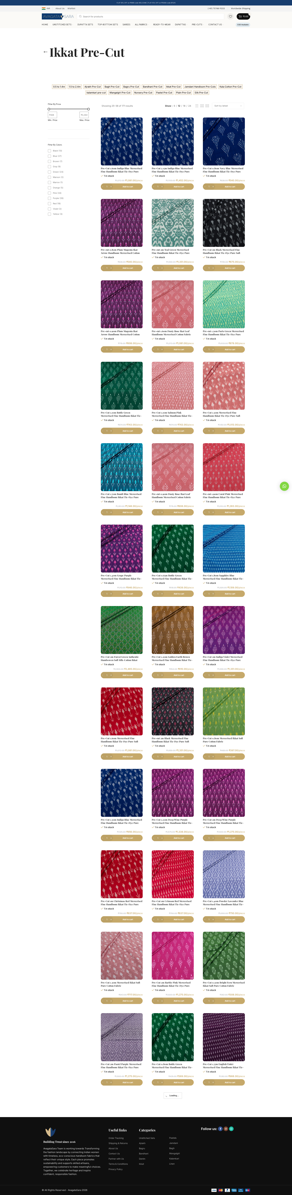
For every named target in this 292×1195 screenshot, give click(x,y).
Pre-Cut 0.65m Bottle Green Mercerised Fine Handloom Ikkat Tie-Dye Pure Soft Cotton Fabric (172, 578)
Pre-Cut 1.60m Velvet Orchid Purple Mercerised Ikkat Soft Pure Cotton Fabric (120, 1148)
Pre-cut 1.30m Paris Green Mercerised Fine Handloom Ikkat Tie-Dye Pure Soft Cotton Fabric (223, 334)
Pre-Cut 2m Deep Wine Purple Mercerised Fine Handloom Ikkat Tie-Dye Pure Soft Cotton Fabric (223, 823)
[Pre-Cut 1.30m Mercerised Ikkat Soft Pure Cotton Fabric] (122, 956)
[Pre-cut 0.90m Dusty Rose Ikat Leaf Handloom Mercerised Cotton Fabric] (173, 467)
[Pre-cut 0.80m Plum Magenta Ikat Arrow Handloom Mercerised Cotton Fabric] (122, 223)
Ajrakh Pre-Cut (93, 86)
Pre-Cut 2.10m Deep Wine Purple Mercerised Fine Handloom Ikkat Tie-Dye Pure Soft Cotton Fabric (172, 823)
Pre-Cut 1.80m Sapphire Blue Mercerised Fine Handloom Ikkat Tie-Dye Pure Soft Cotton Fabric (223, 578)
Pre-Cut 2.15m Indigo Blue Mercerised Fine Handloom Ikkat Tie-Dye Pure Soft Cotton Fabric (172, 171)
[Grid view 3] (201, 106)
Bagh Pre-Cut (112, 86)
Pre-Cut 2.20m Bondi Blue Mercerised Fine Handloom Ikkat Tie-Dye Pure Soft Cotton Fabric (172, 1148)
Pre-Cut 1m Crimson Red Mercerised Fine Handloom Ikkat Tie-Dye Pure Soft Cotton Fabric (171, 904)
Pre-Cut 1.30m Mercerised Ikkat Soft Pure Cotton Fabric (120, 984)
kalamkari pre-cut (96, 92)
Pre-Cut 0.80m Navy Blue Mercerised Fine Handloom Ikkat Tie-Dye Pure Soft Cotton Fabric (223, 171)
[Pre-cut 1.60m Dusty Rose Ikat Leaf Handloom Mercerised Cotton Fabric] (173, 304)
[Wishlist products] (230, 16)
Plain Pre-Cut (183, 92)
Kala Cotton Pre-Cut (230, 86)
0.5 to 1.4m (59, 86)
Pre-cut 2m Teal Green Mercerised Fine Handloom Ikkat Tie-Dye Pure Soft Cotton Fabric (171, 253)
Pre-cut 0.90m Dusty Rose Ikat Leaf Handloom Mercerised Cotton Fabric (171, 495)
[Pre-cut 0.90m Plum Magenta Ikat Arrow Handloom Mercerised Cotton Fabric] (122, 304)
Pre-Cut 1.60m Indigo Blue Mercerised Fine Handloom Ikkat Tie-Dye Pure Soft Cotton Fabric (121, 171)
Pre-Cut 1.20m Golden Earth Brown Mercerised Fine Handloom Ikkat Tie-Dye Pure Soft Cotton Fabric (172, 660)
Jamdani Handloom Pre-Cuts (200, 86)
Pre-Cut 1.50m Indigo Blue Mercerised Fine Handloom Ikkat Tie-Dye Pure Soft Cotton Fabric (121, 823)
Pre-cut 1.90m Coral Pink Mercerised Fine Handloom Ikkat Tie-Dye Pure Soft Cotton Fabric (223, 497)
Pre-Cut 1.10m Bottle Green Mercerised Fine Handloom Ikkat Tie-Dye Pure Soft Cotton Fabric (121, 416)
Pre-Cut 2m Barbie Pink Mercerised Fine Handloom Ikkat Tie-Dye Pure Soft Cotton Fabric (171, 985)
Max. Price (84, 120)
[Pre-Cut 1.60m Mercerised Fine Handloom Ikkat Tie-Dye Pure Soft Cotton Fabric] (122, 711)
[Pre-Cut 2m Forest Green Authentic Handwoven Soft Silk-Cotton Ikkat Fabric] (122, 630)
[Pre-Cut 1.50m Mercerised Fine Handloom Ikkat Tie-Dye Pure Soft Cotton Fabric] (224, 386)
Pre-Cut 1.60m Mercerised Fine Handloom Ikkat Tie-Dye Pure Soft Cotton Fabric (119, 741)
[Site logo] (58, 16)
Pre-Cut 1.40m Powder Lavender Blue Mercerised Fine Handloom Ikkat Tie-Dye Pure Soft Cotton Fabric (223, 904)
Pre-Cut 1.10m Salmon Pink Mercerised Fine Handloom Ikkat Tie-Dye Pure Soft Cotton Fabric (172, 416)
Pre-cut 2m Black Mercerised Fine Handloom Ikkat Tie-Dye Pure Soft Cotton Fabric (170, 741)
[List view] (196, 106)
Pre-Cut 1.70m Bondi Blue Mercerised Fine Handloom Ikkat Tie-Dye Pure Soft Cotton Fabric (121, 497)
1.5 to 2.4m (75, 86)
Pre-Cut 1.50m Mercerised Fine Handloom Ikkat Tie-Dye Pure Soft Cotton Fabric (221, 416)
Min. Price (52, 120)
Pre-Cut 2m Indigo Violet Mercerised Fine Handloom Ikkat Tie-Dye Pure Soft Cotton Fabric (222, 660)
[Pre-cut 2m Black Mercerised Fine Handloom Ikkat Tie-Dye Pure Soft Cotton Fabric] (173, 711)
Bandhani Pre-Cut (152, 86)
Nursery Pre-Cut (143, 92)
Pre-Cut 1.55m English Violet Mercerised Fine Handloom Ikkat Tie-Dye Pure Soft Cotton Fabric (223, 1067)
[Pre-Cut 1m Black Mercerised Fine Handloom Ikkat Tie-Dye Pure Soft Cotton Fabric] (224, 223)
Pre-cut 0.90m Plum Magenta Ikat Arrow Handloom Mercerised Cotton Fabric (120, 334)
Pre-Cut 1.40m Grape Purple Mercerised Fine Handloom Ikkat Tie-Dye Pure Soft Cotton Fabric (121, 578)
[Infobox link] (216, 8)
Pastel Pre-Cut (164, 92)
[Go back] (45, 52)
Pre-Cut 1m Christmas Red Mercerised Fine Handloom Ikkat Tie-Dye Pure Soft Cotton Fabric (121, 904)
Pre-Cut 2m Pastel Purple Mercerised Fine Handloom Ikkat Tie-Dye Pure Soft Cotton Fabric (121, 1067)
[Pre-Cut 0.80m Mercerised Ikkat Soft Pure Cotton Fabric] (224, 711)
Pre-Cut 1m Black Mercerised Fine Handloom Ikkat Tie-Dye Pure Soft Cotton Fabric (221, 253)
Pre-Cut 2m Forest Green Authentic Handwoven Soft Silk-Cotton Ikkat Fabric (120, 660)
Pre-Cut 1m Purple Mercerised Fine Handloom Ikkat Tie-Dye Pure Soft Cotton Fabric (222, 1148)
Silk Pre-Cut (201, 92)
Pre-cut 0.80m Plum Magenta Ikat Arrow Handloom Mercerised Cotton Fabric (120, 253)
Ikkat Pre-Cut (173, 86)
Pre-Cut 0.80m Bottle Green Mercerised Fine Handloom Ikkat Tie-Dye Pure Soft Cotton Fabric (172, 1067)
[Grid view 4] (207, 106)
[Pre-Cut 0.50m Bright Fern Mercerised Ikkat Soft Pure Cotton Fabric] (224, 956)
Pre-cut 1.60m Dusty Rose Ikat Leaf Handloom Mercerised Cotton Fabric (171, 333)
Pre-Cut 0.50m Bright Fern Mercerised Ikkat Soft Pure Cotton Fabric (224, 984)
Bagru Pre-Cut (131, 86)
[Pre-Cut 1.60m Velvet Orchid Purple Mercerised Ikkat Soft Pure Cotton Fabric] (122, 1119)
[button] (284, 486)
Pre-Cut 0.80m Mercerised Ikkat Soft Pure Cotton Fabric (223, 740)
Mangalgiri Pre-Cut (120, 92)
